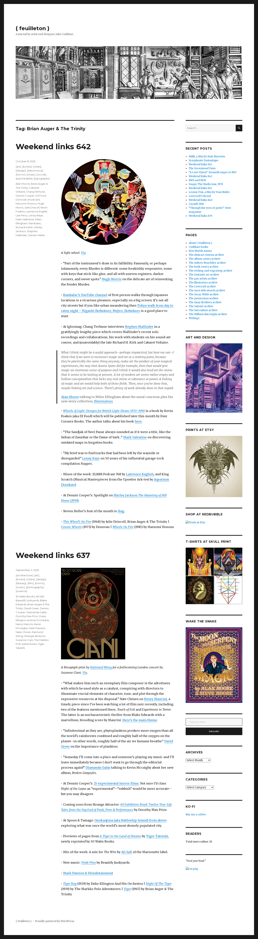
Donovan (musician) (28, 199)
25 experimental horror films (116, 783)
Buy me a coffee (196, 814)
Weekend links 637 (53, 555)
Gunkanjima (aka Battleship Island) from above (130, 820)
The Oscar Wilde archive (204, 294)
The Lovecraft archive (202, 286)
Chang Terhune (35, 191)
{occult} (41, 174)
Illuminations (103, 401)
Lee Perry (22, 215)
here (138, 421)
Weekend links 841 (200, 188)
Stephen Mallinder (139, 326)
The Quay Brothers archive (205, 302)
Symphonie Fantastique (203, 160)
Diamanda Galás (98, 767)
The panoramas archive (203, 298)
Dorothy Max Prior (27, 616)
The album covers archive (204, 258)
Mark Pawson (37, 628)
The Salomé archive (201, 306)
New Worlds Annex (200, 251)
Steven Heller (36, 235)
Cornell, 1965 (196, 204)
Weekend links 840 (200, 200)
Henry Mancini (155, 699)
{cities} (37, 166)
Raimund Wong (101, 667)
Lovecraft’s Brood (200, 196)
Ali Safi (126, 852)
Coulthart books (198, 247)
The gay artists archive (203, 278)
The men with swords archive (207, 290)
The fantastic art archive (204, 274)
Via (83, 253)
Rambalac (35, 223)
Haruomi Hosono (26, 203)
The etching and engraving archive (210, 270)
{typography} (42, 178)
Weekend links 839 (200, 215)
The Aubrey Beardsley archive (207, 262)
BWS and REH (197, 180)
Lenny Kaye (91, 458)
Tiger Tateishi (157, 836)
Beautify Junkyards (27, 600)
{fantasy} (21, 583)
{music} (31, 174)
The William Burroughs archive (208, 314)
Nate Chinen (23, 632)
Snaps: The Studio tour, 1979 (206, 184)
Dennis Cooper (25, 195)
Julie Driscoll (31, 207)
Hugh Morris (112, 279)
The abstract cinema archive (206, 254)
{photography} (35, 587)
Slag (121, 511)
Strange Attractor (35, 635)
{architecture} (24, 575)
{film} (30, 583)
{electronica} (35, 170)
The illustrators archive (203, 282)
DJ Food (41, 195)
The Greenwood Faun (202, 168)
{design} (21, 170)
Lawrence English (140, 474)
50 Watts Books (25, 596)
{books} (27, 166)
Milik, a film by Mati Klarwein (207, 156)
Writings (194, 318)
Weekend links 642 (53, 146)
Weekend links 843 (200, 164)
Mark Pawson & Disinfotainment (88, 873)
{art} (18, 166)
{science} (21, 591)
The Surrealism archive (203, 310)
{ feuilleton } (32, 28)
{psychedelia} (24, 178)
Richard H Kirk (24, 227)
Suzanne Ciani (24, 639)
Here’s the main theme (139, 720)
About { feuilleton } (200, 243)
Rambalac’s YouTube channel (85, 295)
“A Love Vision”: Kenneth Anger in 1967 (212, 172)
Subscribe (214, 731)
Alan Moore (70, 397)
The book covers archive (204, 266)
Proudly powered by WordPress (54, 921)
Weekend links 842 (200, 176)
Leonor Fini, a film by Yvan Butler (209, 192)
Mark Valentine (135, 437)
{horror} (20, 174)
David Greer (31, 608)
